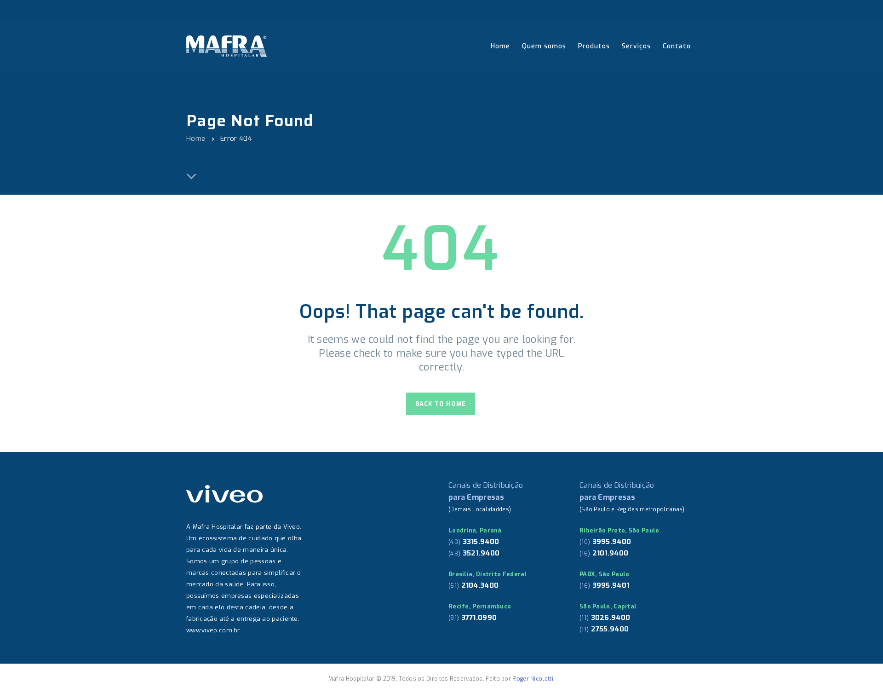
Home (195, 138)
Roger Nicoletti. (533, 678)
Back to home (440, 404)
